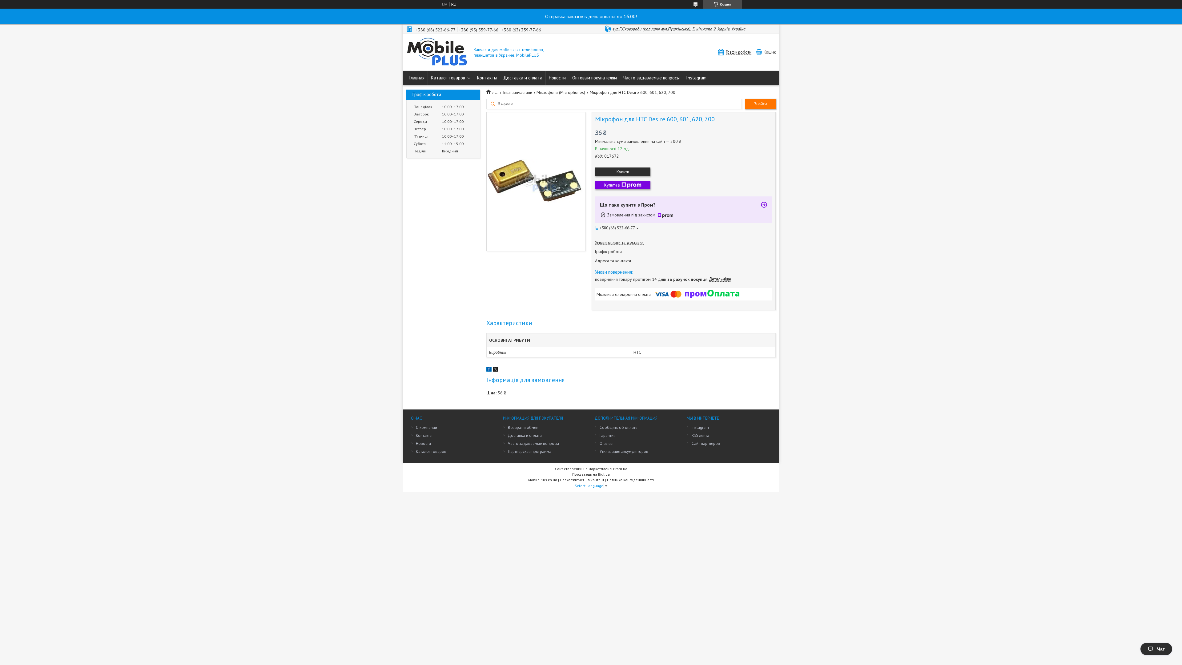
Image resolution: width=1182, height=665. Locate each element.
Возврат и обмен (523, 427)
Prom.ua (620, 468)
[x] (495, 370)
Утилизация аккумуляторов (624, 451)
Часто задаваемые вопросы (651, 77)
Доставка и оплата (522, 77)
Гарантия (608, 435)
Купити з (612, 185)
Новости (557, 77)
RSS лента (700, 435)
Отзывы (606, 443)
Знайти (760, 104)
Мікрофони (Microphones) (561, 92)
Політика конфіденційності (630, 480)
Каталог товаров (448, 77)
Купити (623, 172)
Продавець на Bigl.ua (591, 474)
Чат (1161, 649)
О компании (426, 427)
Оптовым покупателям (594, 77)
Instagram (696, 77)
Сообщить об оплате (618, 427)
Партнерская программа (529, 451)
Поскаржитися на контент (582, 480)
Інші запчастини (517, 92)
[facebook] (489, 370)
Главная (416, 77)
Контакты (487, 77)
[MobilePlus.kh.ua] (437, 52)
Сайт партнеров (706, 443)
